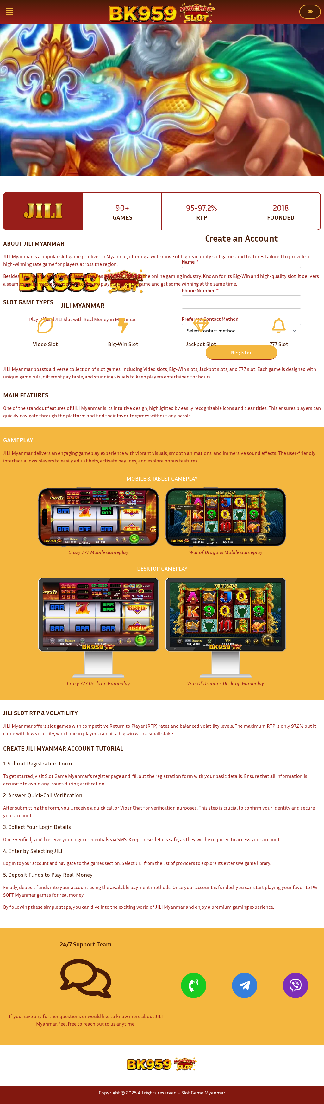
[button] (9, 12)
